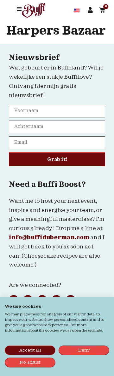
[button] (19, 9)
